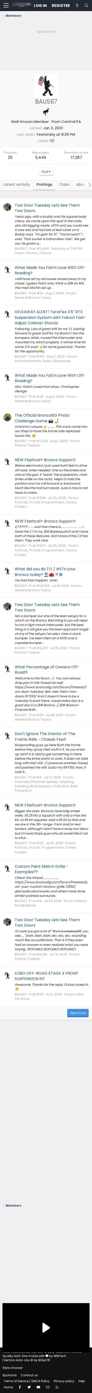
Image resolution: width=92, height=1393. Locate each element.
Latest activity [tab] (16, 184)
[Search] (86, 5)
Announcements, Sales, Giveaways (43, 361)
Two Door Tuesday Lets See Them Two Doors (47, 207)
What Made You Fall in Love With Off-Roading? (50, 270)
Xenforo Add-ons (27, 1360)
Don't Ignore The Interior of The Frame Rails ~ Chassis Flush (45, 736)
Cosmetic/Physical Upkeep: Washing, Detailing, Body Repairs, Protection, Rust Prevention (46, 786)
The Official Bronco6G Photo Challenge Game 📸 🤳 (42, 418)
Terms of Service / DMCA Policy (27, 1381)
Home (8, 1387)
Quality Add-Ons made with (23, 1356)
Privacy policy (64, 1381)
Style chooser (12, 1368)
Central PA (71, 121)
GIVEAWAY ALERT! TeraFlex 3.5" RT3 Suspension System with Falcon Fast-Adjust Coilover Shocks (50, 317)
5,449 (40, 157)
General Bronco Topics (33, 297)
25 (10, 157)
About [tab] (82, 184)
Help (82, 1381)
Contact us (29, 1375)
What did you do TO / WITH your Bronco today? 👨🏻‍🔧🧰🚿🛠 (45, 571)
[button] (6, 5)
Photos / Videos (39, 253)
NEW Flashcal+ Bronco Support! (45, 460)
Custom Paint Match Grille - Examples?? (41, 869)
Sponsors (9, 1375)
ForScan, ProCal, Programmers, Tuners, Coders (46, 504)
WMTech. (60, 1356)
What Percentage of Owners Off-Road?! (47, 669)
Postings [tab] (44, 184)
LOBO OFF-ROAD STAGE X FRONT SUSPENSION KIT (47, 976)
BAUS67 (21, 248)
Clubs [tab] (64, 184)
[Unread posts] (77, 5)
